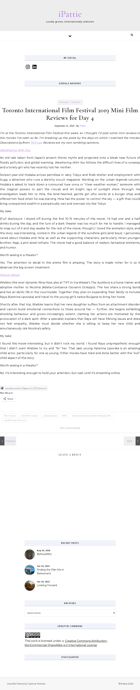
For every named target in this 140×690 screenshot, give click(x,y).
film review (10, 415)
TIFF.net (36, 142)
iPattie (70, 13)
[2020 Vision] (7, 441)
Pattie (83, 126)
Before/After (44, 554)
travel (76, 102)
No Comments (70, 428)
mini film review (29, 415)
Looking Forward (47, 585)
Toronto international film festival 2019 (91, 415)
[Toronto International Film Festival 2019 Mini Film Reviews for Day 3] (132, 441)
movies (64, 102)
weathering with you (15, 420)
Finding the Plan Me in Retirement (50, 571)
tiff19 (64, 415)
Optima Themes (36, 683)
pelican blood (50, 415)
